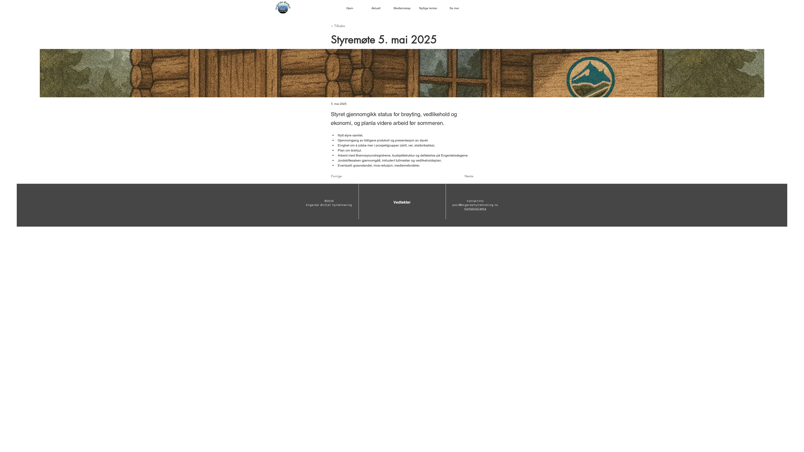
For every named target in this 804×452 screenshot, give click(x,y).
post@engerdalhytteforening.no (475, 205)
